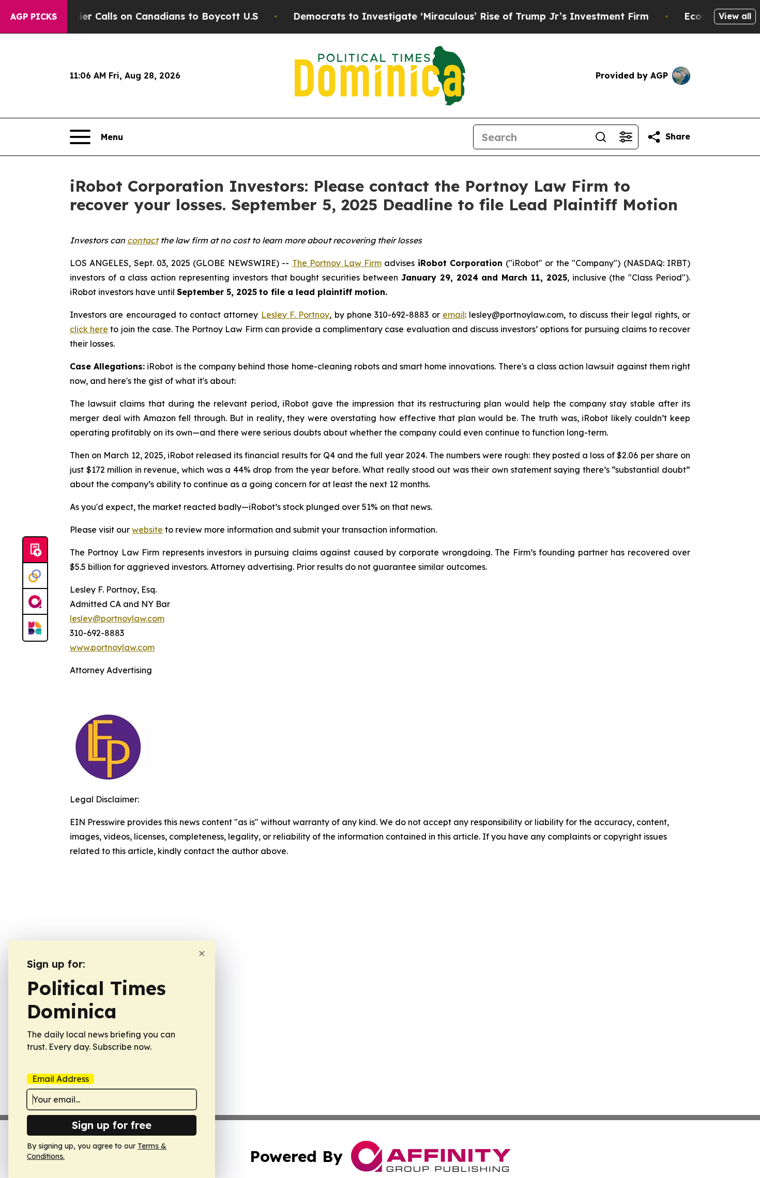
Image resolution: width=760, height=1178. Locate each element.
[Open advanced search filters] (625, 137)
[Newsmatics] (35, 628)
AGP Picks (33, 16)
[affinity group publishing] (35, 602)
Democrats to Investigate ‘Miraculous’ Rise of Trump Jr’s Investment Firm (471, 16)
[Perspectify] (35, 576)
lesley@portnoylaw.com (117, 618)
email (454, 314)
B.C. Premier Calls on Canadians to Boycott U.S (146, 16)
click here (89, 329)
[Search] (600, 137)
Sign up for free (111, 1125)
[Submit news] (35, 550)
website (147, 529)
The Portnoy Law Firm (337, 263)
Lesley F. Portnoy (295, 314)
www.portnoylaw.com (112, 647)
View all (735, 16)
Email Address (60, 1079)
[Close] (202, 953)
